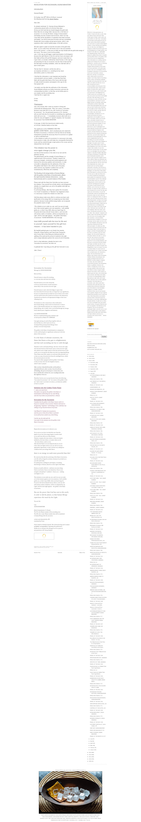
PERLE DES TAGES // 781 (96, 523)
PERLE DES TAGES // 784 (96, 468)
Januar (92, 749)
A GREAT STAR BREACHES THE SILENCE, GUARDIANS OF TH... (98, 472)
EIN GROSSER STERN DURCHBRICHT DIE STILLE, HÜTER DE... (97, 465)
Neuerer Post (37, 552)
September (93, 369)
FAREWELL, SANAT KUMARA (97, 507)
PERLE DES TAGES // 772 (96, 683)
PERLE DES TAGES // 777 (96, 616)
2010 (90, 759)
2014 (90, 360)
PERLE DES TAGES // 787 (96, 423)
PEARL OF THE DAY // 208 (96, 601)
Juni (91, 739)
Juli (91, 373)
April (91, 743)
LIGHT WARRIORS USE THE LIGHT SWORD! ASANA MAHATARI (97, 620)
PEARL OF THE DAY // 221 (96, 401)
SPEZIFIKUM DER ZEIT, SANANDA (98, 657)
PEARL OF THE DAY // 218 (96, 437)
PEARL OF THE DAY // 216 (96, 460)
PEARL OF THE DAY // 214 (96, 499)
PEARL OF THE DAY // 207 (96, 624)
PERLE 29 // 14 (93, 562)
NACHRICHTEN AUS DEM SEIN (43, 547)
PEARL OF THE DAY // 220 (96, 413)
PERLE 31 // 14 (93, 395)
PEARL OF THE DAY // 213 (96, 509)
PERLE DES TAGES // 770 (96, 716)
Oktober (92, 366)
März (91, 745)
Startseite (60, 552)
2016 (90, 356)
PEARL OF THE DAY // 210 (96, 568)
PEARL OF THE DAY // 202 (96, 689)
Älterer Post (82, 552)
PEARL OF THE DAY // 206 (96, 636)
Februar (92, 747)
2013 (90, 752)
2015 (90, 358)
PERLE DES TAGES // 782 (96, 505)
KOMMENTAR (90, 347)
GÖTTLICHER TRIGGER (93, 349)
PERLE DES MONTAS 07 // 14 (97, 730)
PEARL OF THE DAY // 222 (96, 385)
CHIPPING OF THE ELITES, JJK (98, 708)
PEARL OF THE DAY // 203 (96, 676)
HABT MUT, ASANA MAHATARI (97, 728)
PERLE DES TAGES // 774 (96, 659)
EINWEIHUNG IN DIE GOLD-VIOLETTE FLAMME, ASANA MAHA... (97, 680)
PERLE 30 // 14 (93, 455)
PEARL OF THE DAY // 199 (96, 722)
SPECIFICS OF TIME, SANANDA (98, 662)
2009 (90, 761)
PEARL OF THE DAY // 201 (96, 701)
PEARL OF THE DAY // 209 (96, 580)
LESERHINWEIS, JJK (95, 387)
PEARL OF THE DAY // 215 (96, 476)
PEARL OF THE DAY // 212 (96, 529)
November (92, 364)
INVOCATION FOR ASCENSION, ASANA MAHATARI (52, 5)
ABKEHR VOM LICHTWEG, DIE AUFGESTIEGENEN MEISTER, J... (98, 591)
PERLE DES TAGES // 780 (96, 550)
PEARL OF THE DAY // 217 (96, 449)
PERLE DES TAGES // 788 (96, 407)
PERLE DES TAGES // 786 (96, 431)
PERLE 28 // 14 (93, 670)
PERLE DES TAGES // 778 (96, 595)
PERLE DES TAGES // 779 (96, 574)
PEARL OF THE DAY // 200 (96, 710)
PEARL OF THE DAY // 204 (96, 664)
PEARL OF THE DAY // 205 (96, 655)
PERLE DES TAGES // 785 (96, 443)
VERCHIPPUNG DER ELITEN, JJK (98, 703)
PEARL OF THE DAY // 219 (96, 425)
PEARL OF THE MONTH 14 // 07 (98, 736)
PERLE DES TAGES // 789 (96, 379)
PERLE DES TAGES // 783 (96, 493)
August (92, 371)
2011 (90, 756)
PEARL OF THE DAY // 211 (96, 556)
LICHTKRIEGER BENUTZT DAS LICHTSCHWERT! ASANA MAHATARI (97, 613)
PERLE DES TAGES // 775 (96, 649)
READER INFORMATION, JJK (97, 389)
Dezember (92, 362)
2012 (90, 754)
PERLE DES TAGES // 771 (96, 705)
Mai (91, 741)
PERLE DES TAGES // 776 (96, 630)
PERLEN (89, 345)
